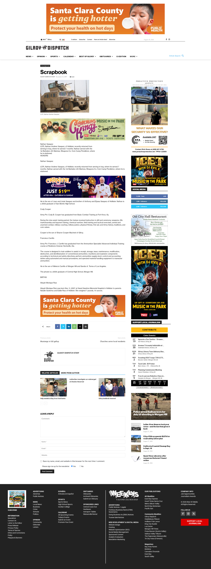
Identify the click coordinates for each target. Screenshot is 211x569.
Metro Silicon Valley (152, 504)
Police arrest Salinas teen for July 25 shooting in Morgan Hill (150, 413)
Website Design (114, 525)
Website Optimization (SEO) (119, 530)
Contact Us (12, 521)
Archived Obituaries (90, 496)
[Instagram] (169, 39)
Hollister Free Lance (152, 521)
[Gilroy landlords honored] (112, 387)
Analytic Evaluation (116, 537)
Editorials (36, 525)
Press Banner (150, 531)
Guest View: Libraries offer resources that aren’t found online (154, 458)
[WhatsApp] (74, 326)
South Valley (149, 556)
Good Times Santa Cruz (154, 501)
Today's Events (63, 517)
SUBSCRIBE (12, 510)
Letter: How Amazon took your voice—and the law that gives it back (156, 426)
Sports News (63, 502)
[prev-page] (41, 403)
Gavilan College (64, 507)
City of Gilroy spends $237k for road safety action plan (156, 437)
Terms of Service (14, 530)
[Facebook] (166, 39)
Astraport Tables (89, 512)
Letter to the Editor (15, 523)
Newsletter (12, 518)
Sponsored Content (116, 535)
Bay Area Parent (151, 547)
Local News (37, 504)
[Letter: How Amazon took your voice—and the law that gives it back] (136, 426)
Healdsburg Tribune (152, 519)
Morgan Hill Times (151, 529)
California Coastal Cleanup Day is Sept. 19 (156, 447)
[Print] (85, 326)
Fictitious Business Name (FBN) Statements (121, 511)
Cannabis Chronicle (152, 552)
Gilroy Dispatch (150, 517)
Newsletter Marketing (117, 539)
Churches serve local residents (112, 341)
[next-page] (45, 403)
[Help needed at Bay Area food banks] (53, 387)
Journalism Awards (188, 496)
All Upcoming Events (66, 515)
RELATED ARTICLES (50, 373)
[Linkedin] (68, 326)
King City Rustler (151, 524)
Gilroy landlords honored (107, 398)
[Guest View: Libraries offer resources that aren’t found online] (136, 458)
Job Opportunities (188, 494)
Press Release (13, 525)
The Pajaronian (150, 536)
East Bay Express (151, 499)
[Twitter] (63, 326)
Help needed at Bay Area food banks (53, 398)
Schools (36, 512)
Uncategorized (45, 66)
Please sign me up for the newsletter (55, 466)
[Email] (80, 326)
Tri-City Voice (149, 539)
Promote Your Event (65, 522)
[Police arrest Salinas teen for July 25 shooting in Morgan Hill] (151, 406)
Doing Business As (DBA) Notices (121, 515)
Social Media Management (119, 532)
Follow (163, 201)
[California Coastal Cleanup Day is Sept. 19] (136, 448)
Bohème (148, 549)
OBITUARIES (88, 491)
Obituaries (87, 494)
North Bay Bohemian (152, 506)
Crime (35, 509)
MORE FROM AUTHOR (70, 373)
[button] (177, 56)
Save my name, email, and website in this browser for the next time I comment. (74, 461)
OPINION (36, 520)
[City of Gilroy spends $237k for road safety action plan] (136, 438)
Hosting (112, 527)
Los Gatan (149, 526)
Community (37, 522)
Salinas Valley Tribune (153, 534)
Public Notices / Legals (117, 507)
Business (36, 507)
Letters (35, 527)
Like (164, 196)
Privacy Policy (13, 528)
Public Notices (38, 496)
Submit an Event (64, 520)
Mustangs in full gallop (49, 341)
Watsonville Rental (90, 514)
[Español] (63, 39)
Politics (35, 514)
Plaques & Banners (15, 538)
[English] (61, 39)
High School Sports (65, 504)
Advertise (36, 494)
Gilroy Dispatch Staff (47, 77)
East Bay (148, 554)
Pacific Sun (149, 508)
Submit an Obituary (90, 499)
